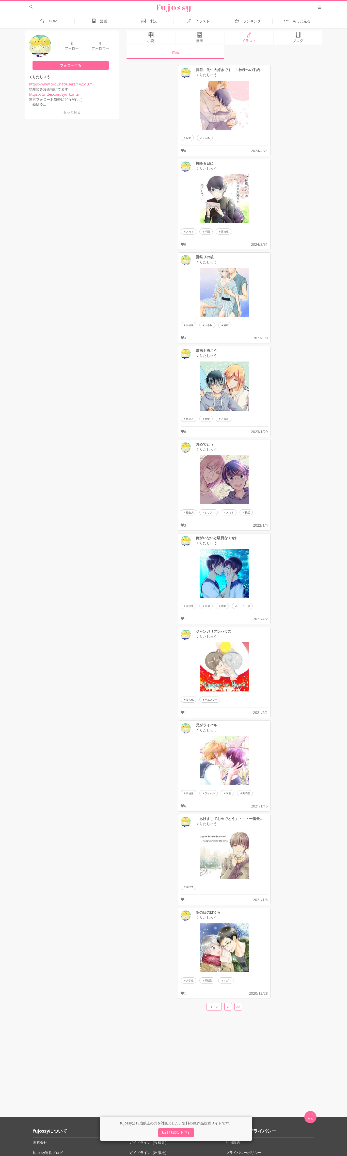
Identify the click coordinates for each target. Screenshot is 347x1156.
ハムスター (211, 699)
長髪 (188, 138)
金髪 (207, 419)
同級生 (190, 325)
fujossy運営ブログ (48, 1152)
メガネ (206, 138)
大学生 (208, 325)
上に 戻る (310, 1116)
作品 (175, 52)
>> (238, 1006)
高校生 (225, 231)
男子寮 (246, 793)
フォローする (70, 65)
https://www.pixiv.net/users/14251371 (61, 84)
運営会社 (40, 1142)
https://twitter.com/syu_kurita (54, 94)
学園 (207, 231)
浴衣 (226, 325)
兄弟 (207, 606)
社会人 (190, 419)
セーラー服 (243, 606)
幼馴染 (208, 980)
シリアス (210, 512)
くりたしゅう (206, 75)
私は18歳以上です (176, 1132)
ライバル (210, 793)
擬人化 (190, 699)
